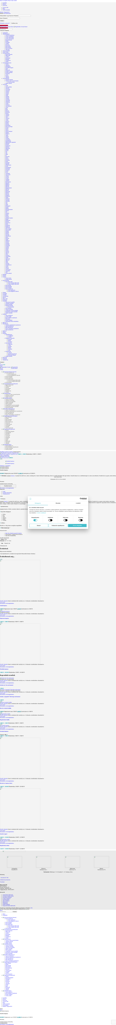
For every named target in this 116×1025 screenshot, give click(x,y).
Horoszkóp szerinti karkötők (11, 311)
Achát (6, 85)
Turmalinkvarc (8, 264)
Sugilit (6, 239)
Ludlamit (7, 180)
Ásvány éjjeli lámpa (9, 37)
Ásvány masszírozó (9, 38)
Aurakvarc (7, 102)
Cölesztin (7, 118)
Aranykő (7, 98)
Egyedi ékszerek (8, 54)
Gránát (6, 137)
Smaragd (7, 234)
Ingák (6, 68)
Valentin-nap (5, 359)
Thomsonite (7, 256)
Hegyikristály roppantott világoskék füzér (9, 454)
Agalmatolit (5, 32)
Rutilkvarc (7, 226)
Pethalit (7, 208)
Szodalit (7, 246)
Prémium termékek (4, 25)
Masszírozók (8, 420)
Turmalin (7, 263)
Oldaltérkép (5, 903)
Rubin (6, 224)
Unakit (6, 266)
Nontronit (7, 198)
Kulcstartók (7, 46)
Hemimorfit (7, 145)
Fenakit (7, 127)
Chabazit (7, 114)
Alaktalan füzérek (9, 79)
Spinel (6, 237)
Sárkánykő (7, 227)
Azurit (6, 107)
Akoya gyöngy (8, 86)
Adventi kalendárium (9, 35)
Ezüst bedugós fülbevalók (13, 282)
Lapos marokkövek (9, 326)
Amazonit (7, 90)
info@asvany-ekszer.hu (5, 879)
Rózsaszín (5, 357)
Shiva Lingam (8, 228)
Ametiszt (7, 91)
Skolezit (7, 233)
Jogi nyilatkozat (6, 900)
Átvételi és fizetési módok (8, 896)
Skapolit (7, 232)
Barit (6, 108)
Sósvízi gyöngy (11, 82)
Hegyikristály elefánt (4, 845)
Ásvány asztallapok (9, 36)
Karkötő (10, 339)
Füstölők (4, 294)
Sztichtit (7, 248)
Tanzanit (7, 251)
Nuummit (7, 199)
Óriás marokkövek (9, 329)
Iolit (6, 151)
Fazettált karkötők (9, 305)
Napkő (6, 197)
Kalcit (6, 157)
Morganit (7, 195)
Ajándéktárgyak (6, 34)
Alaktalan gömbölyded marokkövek (13, 325)
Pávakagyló (7, 205)
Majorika (7, 185)
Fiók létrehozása (7, 13)
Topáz (6, 261)
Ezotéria (4, 276)
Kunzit (6, 171)
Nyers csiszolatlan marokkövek (12, 328)
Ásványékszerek (6, 53)
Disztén (7, 123)
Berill (6, 109)
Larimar (7, 175)
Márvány (7, 189)
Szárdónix (7, 240)
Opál (6, 203)
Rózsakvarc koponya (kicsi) (6, 783)
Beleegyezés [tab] (38, 503)
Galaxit (6, 136)
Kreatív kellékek (8, 320)
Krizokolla (7, 168)
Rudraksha (7, 225)
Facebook (2, 882)
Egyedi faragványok (12, 353)
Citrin (6, 117)
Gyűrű (9, 345)
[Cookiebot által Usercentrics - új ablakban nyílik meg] (81, 499)
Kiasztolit (7, 162)
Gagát (6, 135)
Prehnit (6, 215)
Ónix (6, 202)
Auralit (6, 103)
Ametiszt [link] (9, 475)
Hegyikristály (8, 141)
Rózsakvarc (7, 222)
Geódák (7, 43)
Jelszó (3, 18)
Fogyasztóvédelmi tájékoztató (9, 905)
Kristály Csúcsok (9, 71)
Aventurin (7, 104)
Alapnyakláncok (9, 445)
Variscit (7, 267)
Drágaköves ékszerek (9, 338)
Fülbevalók (7, 55)
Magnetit (7, 183)
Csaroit (6, 120)
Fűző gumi (7, 319)
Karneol (7, 159)
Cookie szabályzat (6, 898)
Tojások (7, 76)
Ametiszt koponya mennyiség (6, 483)
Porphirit (7, 213)
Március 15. (5, 322)
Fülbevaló (10, 344)
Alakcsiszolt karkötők (10, 302)
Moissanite (7, 191)
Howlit (6, 150)
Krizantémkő (8, 167)
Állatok (7, 64)
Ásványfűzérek (6, 78)
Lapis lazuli (7, 174)
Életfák (6, 41)
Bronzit (7, 113)
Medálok (7, 59)
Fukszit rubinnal (8, 131)
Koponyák (7, 70)
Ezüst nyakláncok (9, 288)
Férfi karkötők (8, 308)
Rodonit (7, 221)
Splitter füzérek (8, 83)
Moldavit (7, 192)
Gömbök (7, 433)
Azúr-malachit (8, 106)
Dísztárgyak (7, 66)
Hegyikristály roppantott (10, 142)
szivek (6, 74)
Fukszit (6, 130)
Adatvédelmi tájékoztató (8, 894)
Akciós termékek (6, 50)
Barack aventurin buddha (5, 708)
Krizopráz (7, 169)
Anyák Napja (5, 52)
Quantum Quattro (9, 218)
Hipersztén (7, 148)
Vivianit (7, 268)
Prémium (5, 333)
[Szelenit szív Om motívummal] (7, 678)
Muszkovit (7, 196)
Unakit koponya (3, 605)
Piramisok (7, 73)
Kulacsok (7, 44)
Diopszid (7, 121)
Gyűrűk (7, 56)
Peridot (6, 207)
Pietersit (7, 210)
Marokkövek (5, 323)
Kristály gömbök (8, 72)
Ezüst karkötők (8, 286)
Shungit (7, 231)
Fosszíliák (7, 42)
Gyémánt (7, 138)
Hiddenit (7, 147)
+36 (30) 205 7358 (4, 877)
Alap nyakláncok (9, 315)
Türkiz (6, 262)
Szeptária (7, 243)
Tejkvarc (7, 252)
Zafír (6, 272)
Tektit (6, 254)
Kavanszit (7, 160)
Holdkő (7, 149)
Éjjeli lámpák (8, 417)
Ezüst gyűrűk (8, 285)
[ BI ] (31, 907)
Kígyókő (7, 163)
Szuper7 (7, 250)
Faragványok (8, 351)
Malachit (7, 186)
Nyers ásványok (8, 48)
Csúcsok (10, 352)
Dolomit (7, 124)
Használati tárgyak (9, 67)
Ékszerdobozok (8, 40)
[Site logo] (7, 26)
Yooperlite (7, 270)
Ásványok (5, 84)
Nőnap (4, 332)
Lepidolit (7, 179)
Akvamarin (7, 89)
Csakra (6, 119)
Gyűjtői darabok (8, 356)
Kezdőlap (2, 451)
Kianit (6, 161)
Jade (6, 153)
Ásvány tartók (8, 316)
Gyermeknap (5, 296)
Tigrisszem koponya (4, 618)
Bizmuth (7, 110)
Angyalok (7, 65)
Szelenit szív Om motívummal (6, 685)
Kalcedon (7, 156)
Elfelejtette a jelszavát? (5, 23)
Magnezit (7, 184)
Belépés (2, 20)
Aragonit (7, 97)
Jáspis (6, 154)
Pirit (6, 212)
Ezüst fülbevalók (8, 281)
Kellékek (5, 314)
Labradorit (7, 173)
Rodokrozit (7, 220)
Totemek (7, 77)
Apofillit (7, 96)
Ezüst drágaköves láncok (13, 291)
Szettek (6, 61)
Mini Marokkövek (9, 327)
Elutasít (38, 525)
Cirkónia (7, 115)
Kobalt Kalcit (8, 165)
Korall (6, 166)
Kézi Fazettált (11, 307)
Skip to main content (12, 0)
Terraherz (7, 255)
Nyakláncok (8, 60)
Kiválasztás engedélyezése (58, 525)
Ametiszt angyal (3, 833)
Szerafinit (7, 244)
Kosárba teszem (8, 485)
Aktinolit (7, 88)
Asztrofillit (7, 100)
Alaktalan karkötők (9, 303)
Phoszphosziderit (9, 209)
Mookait (7, 193)
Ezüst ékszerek (6, 280)
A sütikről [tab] (78, 503)
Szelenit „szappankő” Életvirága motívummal (10, 696)
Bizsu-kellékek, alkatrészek (11, 317)
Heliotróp (7, 143)
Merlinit (7, 190)
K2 (6, 155)
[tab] (4, 491)
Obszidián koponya (4, 669)
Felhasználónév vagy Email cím (9, 15)
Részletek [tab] (58, 503)
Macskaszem (8, 181)
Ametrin (7, 92)
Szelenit (7, 242)
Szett (9, 350)
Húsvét (4, 297)
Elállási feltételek (6, 904)
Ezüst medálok (8, 287)
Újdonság (5, 358)
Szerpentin (7, 245)
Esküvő (4, 275)
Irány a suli (5, 298)
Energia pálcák (8, 279)
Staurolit (7, 238)
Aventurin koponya (4, 731)
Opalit (6, 204)
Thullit (6, 257)
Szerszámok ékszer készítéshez (11, 321)
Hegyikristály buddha (4, 719)
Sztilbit (6, 249)
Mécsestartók (8, 47)
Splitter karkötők (8, 313)
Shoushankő (8, 230)
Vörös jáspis (8, 269)
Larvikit (7, 177)
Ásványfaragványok (7, 62)
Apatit (6, 95)
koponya (13, 475)
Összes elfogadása (77, 525)
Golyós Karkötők (9, 309)
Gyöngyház (7, 139)
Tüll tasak (7, 49)
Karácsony (5, 299)
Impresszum (5, 902)
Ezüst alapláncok (11, 290)
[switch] (50, 520)
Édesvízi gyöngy (8, 126)
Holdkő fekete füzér (4, 457)
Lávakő (7, 178)
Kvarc (6, 172)
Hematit (7, 144)
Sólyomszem (8, 236)
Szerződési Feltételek (7, 897)
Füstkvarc (7, 133)
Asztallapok (10, 335)
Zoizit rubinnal (8, 273)
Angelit (7, 94)
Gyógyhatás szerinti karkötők (11, 310)
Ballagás (4, 274)
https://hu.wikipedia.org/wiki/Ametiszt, (13, 533)
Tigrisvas (7, 260)
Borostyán (7, 112)
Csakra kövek (8, 278)
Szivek (7, 438)
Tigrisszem (7, 258)
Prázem (7, 214)
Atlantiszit (7, 101)
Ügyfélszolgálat (6, 899)
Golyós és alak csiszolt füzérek (11, 80)
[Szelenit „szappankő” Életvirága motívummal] (10, 689)
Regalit (6, 219)
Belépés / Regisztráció (7, 1006)
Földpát (4, 292)
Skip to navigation (4, 0)
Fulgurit (7, 132)
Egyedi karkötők (8, 304)
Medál (9, 340)
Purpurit (7, 216)
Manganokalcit (8, 187)
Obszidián (7, 201)
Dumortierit (7, 125)
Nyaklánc (10, 341)
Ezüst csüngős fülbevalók (13, 284)
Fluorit (6, 129)
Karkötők (5, 300)
